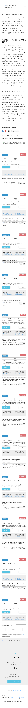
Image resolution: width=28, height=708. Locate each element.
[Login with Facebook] (3, 131)
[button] (12, 653)
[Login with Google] (6, 131)
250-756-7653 (17, 173)
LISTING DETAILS (6, 167)
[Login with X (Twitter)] (9, 131)
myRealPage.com (17, 690)
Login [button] (15, 131)
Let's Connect (14, 681)
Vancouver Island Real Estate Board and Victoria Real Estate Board (13, 634)
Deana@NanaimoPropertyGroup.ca (10, 174)
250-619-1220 (5, 173)
